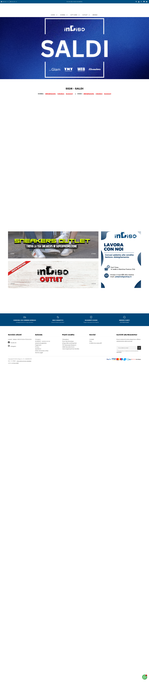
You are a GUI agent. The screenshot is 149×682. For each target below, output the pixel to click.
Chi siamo (38, 339)
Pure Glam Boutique (68, 341)
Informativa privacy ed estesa (24, 361)
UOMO (12, 135)
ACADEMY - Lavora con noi (42, 341)
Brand (95, 15)
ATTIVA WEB (15, 363)
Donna (62, 15)
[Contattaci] (140, 1)
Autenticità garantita (40, 343)
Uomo (53, 15)
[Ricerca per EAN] (146, 1)
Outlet (84, 15)
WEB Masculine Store (68, 347)
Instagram (13, 346)
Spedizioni (38, 348)
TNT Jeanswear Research (69, 345)
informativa (118, 352)
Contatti (91, 339)
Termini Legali (39, 352)
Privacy (37, 347)
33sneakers (65, 339)
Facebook (13, 342)
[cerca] (135, 1)
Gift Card (73, 15)
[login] (138, 1)
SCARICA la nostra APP (95, 343)
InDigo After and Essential (69, 343)
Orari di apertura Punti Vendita (70, 348)
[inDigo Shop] (74, 12)
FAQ (90, 341)
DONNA (46, 135)
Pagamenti (38, 345)
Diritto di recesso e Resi (41, 350)
